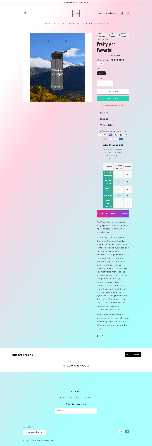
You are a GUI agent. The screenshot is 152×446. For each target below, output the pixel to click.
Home (63, 397)
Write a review (133, 355)
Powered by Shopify (49, 440)
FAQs (77, 397)
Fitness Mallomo (35, 440)
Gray (101, 73)
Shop (70, 397)
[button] (25, 13)
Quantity (100, 78)
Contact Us (87, 397)
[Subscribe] (94, 411)
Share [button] (102, 336)
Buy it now (113, 98)
